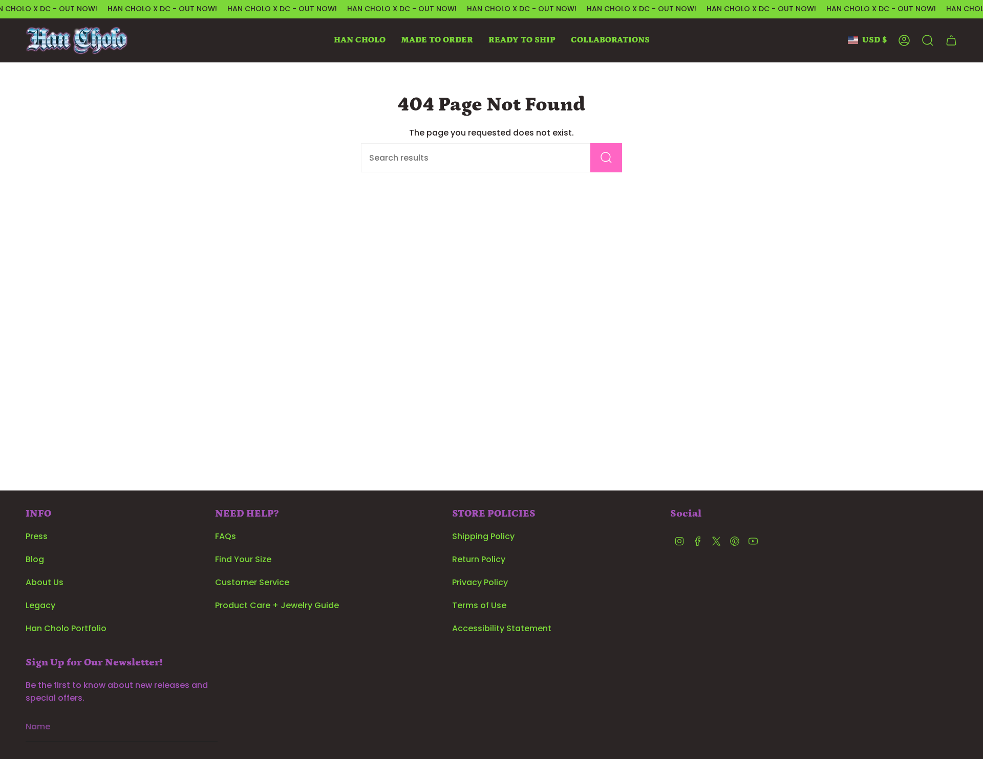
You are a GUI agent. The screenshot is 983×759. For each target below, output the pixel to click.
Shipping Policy (483, 536)
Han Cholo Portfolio (66, 628)
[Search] (606, 157)
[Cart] (951, 40)
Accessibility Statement (501, 628)
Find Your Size (243, 559)
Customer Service (252, 582)
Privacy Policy (480, 582)
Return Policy (478, 559)
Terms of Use (479, 605)
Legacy (40, 605)
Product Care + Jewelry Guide (277, 605)
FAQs (225, 536)
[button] (359, 40)
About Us (44, 582)
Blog (35, 559)
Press (37, 536)
